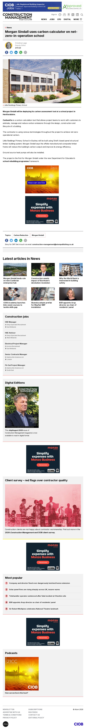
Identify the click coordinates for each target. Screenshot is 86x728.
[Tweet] (11, 52)
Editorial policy (36, 718)
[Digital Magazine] (69, 14)
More (76, 19)
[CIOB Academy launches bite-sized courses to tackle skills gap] (15, 293)
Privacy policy (10, 718)
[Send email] (25, 52)
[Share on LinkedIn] (16, 52)
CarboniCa (7, 120)
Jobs (52, 19)
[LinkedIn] (77, 14)
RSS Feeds (33, 712)
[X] (73, 14)
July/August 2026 (16, 430)
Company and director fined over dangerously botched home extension (39, 583)
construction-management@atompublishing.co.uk (52, 244)
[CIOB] (63, 724)
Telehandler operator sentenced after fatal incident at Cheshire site (37, 596)
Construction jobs (17, 316)
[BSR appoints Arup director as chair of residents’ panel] (71, 293)
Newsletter (8, 709)
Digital (67, 19)
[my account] (60, 14)
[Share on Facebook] (6, 52)
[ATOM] (23, 724)
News (44, 19)
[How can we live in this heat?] (22, 673)
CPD (59, 19)
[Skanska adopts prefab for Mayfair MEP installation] (43, 293)
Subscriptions (35, 709)
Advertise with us (11, 712)
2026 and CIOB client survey (30, 532)
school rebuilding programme (16, 161)
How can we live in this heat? (16, 693)
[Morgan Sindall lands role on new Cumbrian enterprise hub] (15, 269)
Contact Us (34, 715)
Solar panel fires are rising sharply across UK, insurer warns (34, 589)
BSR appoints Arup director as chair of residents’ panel (32, 602)
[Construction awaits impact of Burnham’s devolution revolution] (43, 269)
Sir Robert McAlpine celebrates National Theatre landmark (33, 609)
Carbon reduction (21, 235)
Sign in (54, 14)
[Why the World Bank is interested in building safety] (71, 269)
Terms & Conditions (12, 715)
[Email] (64, 14)
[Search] (82, 14)
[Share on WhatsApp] (20, 52)
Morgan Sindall (38, 235)
